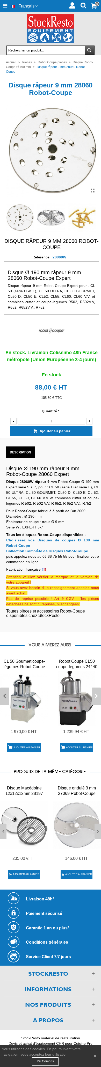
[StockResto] (50, 28)
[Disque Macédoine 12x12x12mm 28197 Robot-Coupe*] (24, 825)
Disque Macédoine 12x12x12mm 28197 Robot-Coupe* (24, 793)
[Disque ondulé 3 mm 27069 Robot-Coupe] (77, 825)
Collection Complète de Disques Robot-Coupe (47, 551)
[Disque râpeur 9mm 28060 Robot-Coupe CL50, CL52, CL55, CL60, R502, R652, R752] (92, 191)
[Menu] (5, 6)
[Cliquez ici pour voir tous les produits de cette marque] (51, 331)
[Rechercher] (83, 5)
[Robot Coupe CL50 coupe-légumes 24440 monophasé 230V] (77, 698)
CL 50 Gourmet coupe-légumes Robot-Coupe (24, 664)
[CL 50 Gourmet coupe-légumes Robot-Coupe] (24, 698)
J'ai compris (45, 1061)
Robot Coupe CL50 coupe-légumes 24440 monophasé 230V (76, 666)
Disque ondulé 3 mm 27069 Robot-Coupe (77, 791)
